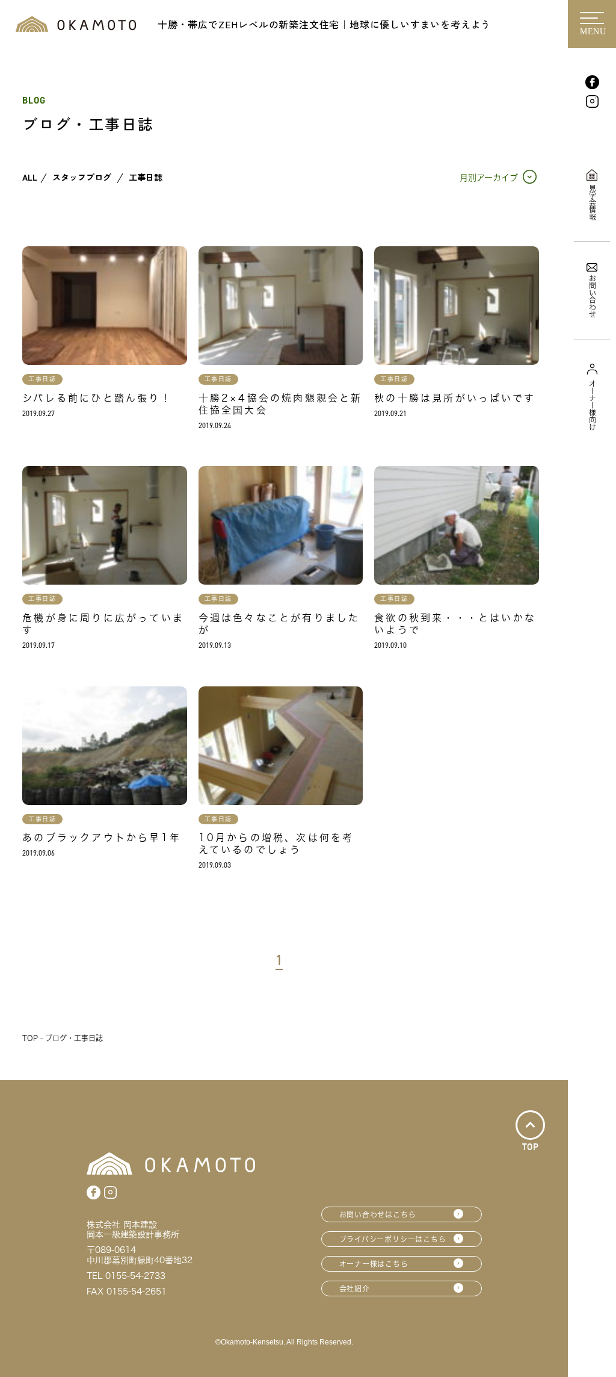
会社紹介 (354, 1288)
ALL (29, 177)
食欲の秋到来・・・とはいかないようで (455, 624)
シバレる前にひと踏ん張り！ (97, 398)
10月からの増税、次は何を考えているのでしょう (276, 843)
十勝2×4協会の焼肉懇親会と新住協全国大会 (281, 404)
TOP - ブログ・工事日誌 (62, 1038)
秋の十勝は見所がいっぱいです (454, 398)
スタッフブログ (81, 177)
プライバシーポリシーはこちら (392, 1239)
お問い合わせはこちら (377, 1214)
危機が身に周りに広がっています (103, 624)
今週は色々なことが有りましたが (279, 624)
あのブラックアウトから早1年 (101, 837)
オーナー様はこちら (373, 1263)
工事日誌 (145, 177)
